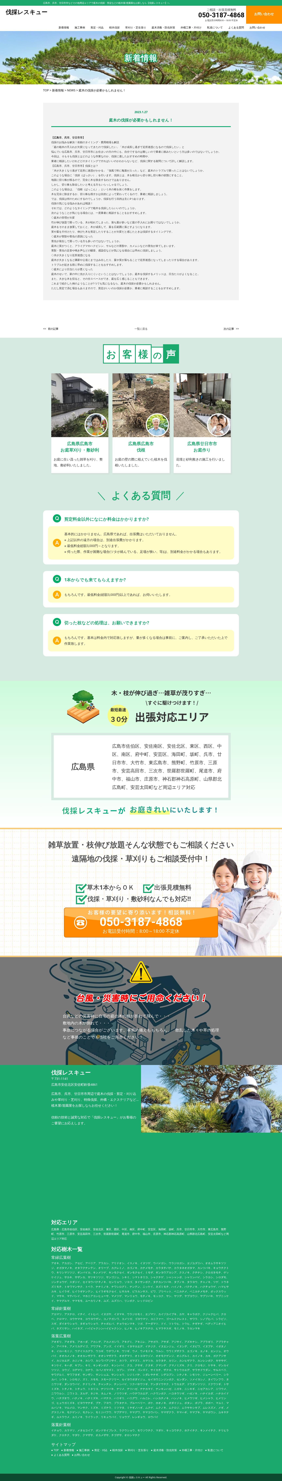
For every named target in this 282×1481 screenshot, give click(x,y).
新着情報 (64, 27)
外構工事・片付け (191, 27)
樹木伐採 (114, 27)
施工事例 (80, 27)
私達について (215, 27)
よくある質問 (236, 27)
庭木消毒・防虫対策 (163, 27)
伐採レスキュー (137, 1477)
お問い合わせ (257, 27)
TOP (56, 1450)
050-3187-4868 (221, 15)
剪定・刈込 (97, 27)
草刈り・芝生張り (135, 27)
